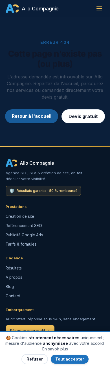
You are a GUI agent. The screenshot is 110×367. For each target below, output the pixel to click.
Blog (10, 286)
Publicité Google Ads (24, 235)
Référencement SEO (24, 225)
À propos (14, 277)
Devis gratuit (83, 116)
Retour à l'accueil (31, 116)
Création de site (20, 216)
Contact (13, 296)
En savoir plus (55, 348)
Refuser (35, 359)
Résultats (14, 268)
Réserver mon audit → (30, 331)
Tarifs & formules (21, 244)
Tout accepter (69, 359)
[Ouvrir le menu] (99, 8)
